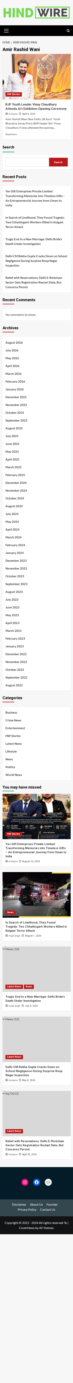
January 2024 (14, 553)
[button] (6, 30)
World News (13, 774)
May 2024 (12, 521)
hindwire (13, 114)
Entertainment (15, 728)
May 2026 (12, 358)
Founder (52, 1204)
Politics (10, 767)
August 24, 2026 (31, 861)
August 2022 (14, 685)
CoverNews (27, 1228)
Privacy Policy (27, 1209)
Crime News (13, 720)
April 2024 (12, 529)
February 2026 (15, 381)
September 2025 (16, 420)
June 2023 (12, 607)
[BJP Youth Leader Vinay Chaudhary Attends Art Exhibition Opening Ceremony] (37, 76)
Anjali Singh (14, 936)
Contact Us (47, 1209)
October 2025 (14, 412)
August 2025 (14, 428)
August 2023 (14, 591)
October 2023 (14, 576)
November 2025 (16, 405)
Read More (11, 134)
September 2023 (16, 584)
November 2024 (16, 490)
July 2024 (11, 514)
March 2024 (13, 537)
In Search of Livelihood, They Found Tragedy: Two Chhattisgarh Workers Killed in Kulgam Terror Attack (35, 222)
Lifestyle (11, 751)
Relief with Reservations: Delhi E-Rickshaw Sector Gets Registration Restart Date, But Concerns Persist (33, 282)
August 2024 (14, 506)
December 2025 (16, 397)
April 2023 (12, 623)
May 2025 (12, 451)
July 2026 (11, 350)
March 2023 (13, 630)
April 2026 (12, 366)
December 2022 (16, 654)
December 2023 (16, 560)
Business (11, 712)
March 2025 (13, 467)
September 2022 (16, 677)
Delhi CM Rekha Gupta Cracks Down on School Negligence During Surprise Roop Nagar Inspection (36, 260)
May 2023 (12, 615)
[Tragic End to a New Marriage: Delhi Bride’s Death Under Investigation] (37, 969)
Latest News (13, 743)
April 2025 (12, 459)
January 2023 (14, 646)
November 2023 (16, 568)
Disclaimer (19, 1204)
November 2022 (16, 662)
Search (8, 147)
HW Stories (13, 94)
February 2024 (15, 545)
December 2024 (16, 482)
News (9, 759)
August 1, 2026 (33, 935)
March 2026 (13, 373)
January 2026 (14, 389)
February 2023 (15, 638)
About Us (36, 1204)
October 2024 (14, 498)
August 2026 (14, 342)
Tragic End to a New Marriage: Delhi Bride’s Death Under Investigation (33, 241)
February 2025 (15, 475)
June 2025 (12, 443)
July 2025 (11, 436)
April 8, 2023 (28, 114)
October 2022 (14, 669)
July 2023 (11, 599)
